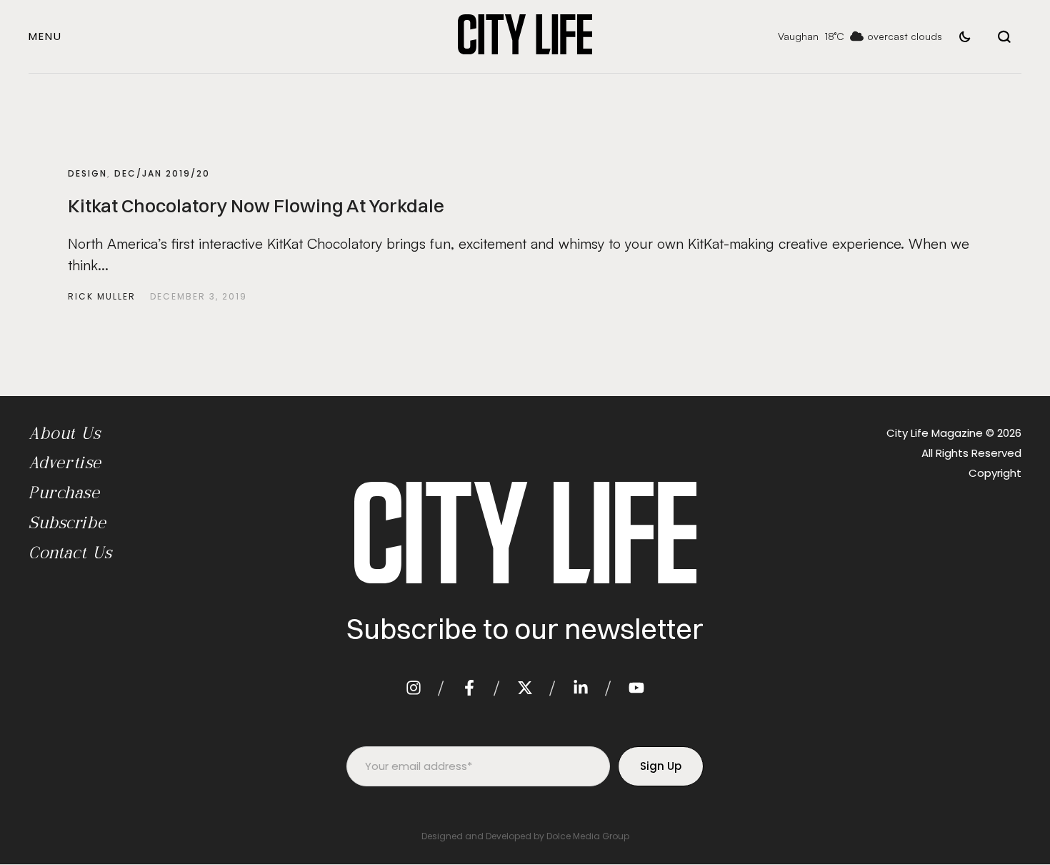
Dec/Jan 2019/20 (162, 173)
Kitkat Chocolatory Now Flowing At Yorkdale (256, 205)
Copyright (995, 472)
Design (87, 173)
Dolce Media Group (587, 836)
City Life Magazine (934, 432)
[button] (45, 36)
